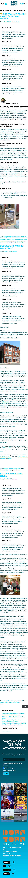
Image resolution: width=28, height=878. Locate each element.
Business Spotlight (8, 236)
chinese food (20, 239)
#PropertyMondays (23, 456)
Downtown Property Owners (9, 770)
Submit (6, 773)
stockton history (16, 242)
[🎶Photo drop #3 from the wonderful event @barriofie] (7, 789)
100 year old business (10, 237)
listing (4, 448)
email (10, 690)
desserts (25, 239)
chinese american (7, 239)
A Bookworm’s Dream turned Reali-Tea (10, 721)
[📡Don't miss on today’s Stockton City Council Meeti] (7, 815)
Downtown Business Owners (9, 768)
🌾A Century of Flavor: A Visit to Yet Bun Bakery (13, 16)
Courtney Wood (15, 21)
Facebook (3, 458)
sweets (21, 242)
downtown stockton (4, 241)
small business (6, 242)
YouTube (6, 873)
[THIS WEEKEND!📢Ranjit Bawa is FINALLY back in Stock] (7, 802)
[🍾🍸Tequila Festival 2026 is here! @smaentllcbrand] (20, 789)
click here (10, 448)
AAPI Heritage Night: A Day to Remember (11, 720)
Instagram (6, 869)
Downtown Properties (8, 468)
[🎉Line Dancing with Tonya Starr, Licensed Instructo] (20, 802)
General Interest (7, 767)
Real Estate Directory (5, 456)
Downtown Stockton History (18, 236)
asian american (18, 237)
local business (14, 241)
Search (1, 704)
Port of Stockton (5, 401)
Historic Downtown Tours (11, 474)
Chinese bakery (14, 239)
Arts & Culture (7, 700)
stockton (11, 242)
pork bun (19, 241)
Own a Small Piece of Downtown (11, 247)
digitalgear (14, 251)
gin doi (10, 241)
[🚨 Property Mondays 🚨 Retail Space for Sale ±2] (20, 815)
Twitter (9, 458)
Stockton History (17, 468)
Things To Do (20, 700)
